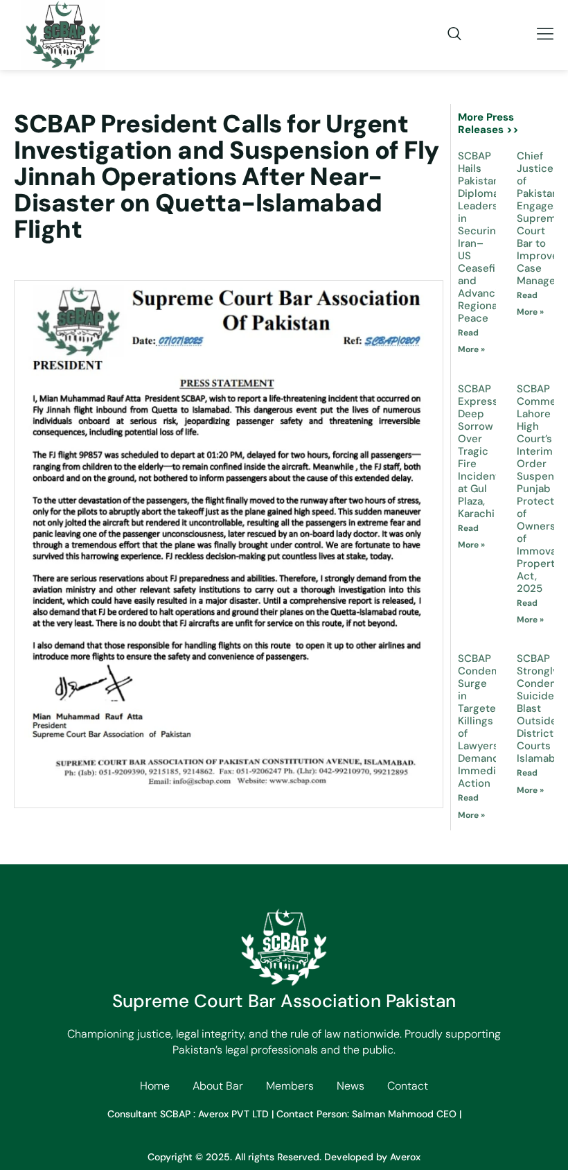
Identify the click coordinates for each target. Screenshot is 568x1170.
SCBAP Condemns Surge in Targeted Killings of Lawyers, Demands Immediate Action (485, 721)
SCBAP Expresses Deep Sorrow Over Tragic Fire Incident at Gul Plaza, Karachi (484, 451)
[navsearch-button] (447, 35)
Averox (405, 1157)
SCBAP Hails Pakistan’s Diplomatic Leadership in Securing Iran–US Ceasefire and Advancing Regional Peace (486, 237)
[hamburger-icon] (545, 35)
